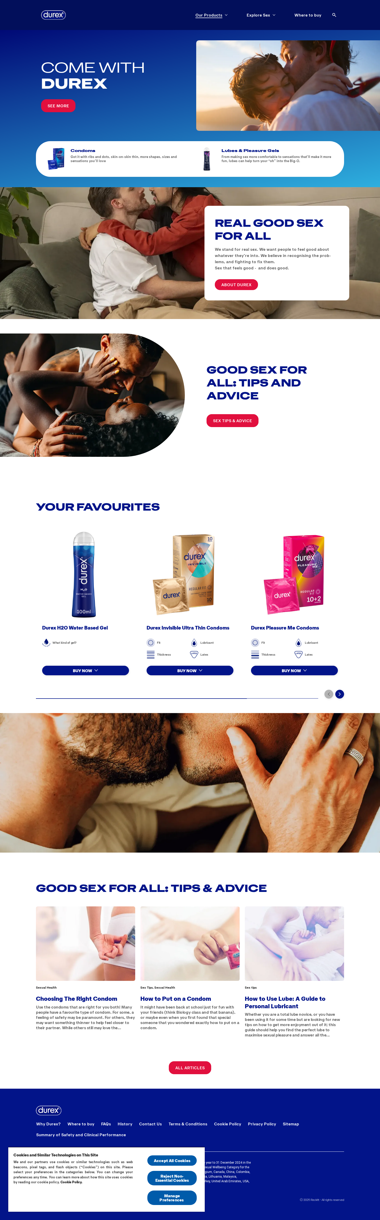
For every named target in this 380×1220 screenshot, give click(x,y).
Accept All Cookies (172, 1160)
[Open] (334, 15)
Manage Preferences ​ (171, 1197)
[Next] (339, 694)
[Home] (53, 15)
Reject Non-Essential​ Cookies (172, 1178)
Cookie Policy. (71, 1182)
